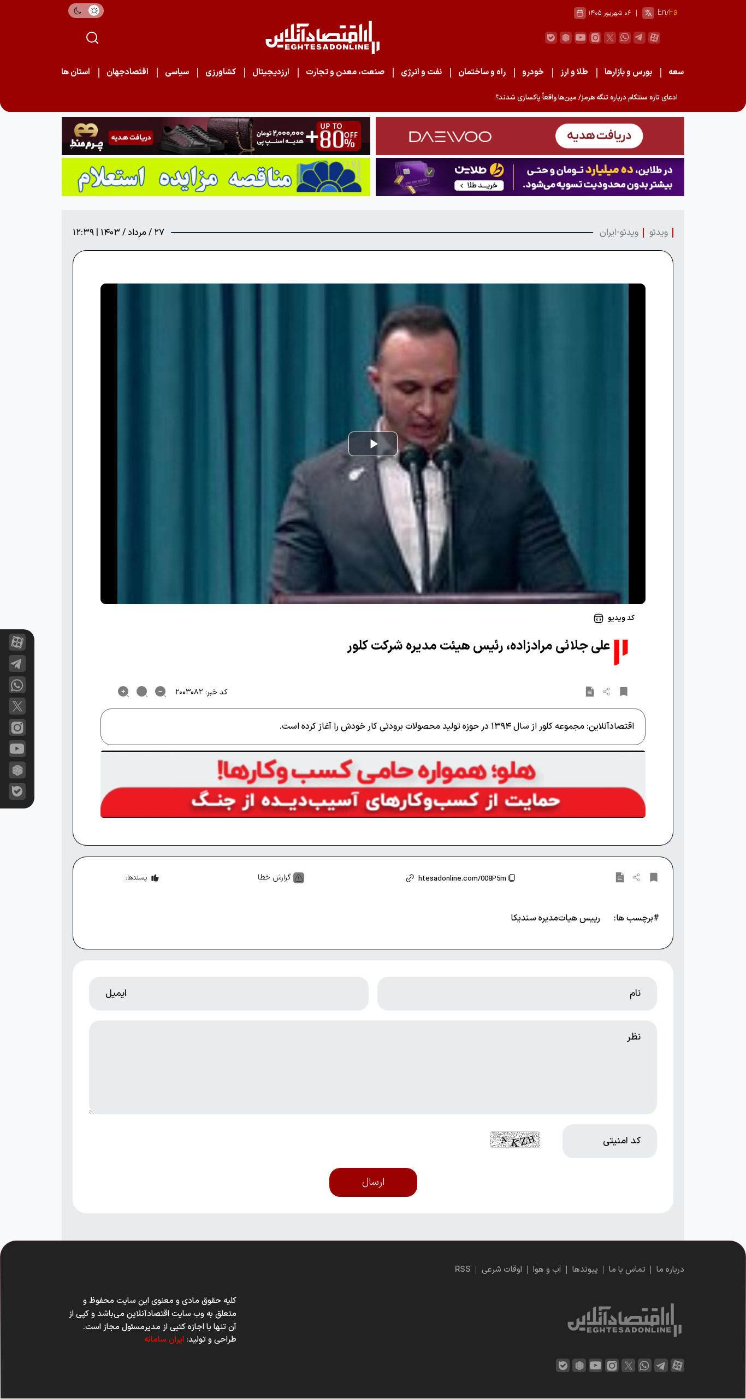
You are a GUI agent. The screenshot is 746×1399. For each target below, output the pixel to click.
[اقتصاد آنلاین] (322, 37)
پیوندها (585, 1270)
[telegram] (639, 38)
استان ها (75, 72)
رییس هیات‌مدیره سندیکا (555, 918)
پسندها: (136, 877)
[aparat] (654, 38)
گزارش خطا (274, 877)
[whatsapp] (625, 38)
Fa (673, 13)
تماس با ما (627, 1270)
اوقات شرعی (502, 1270)
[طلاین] (530, 177)
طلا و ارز (574, 72)
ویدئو (658, 232)
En (662, 13)
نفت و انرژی (421, 72)
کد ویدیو (621, 618)
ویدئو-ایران (619, 232)
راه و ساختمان (482, 72)
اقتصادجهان (127, 72)
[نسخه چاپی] (589, 691)
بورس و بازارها (628, 72)
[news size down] (160, 691)
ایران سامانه (164, 1339)
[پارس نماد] (216, 177)
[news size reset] (142, 691)
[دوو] (530, 136)
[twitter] (610, 38)
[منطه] (216, 136)
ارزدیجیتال (270, 72)
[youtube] (581, 38)
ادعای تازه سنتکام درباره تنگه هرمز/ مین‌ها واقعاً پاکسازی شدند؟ (586, 97)
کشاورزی (220, 72)
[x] (17, 706)
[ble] (551, 38)
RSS (463, 1270)
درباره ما (670, 1270)
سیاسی (177, 72)
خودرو (533, 72)
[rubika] (566, 38)
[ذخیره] (623, 691)
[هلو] (373, 784)
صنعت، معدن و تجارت (345, 72)
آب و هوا (547, 1270)
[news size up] (123, 691)
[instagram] (595, 38)
